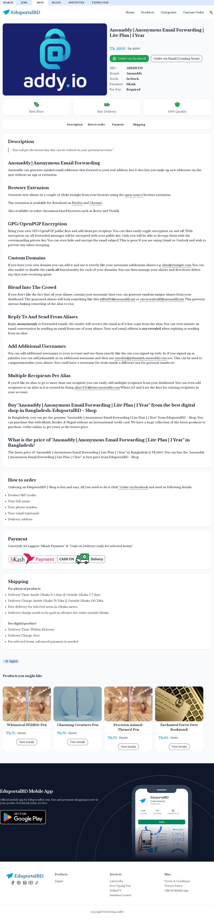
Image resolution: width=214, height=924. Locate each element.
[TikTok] (36, 882)
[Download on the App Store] (23, 817)
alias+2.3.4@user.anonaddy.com (97, 387)
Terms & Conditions (177, 881)
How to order (96, 124)
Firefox (77, 203)
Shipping (139, 124)
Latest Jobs (116, 881)
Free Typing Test (120, 885)
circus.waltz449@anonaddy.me (162, 299)
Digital (59, 881)
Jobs (24, 2)
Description (75, 124)
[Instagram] (18, 882)
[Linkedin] (24, 882)
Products (147, 12)
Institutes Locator (120, 895)
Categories (168, 12)
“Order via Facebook (133, 487)
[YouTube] (30, 882)
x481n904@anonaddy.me (117, 299)
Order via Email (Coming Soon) (176, 58)
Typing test (100, 2)
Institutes (76, 2)
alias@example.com (176, 265)
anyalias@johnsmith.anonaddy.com (141, 358)
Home (130, 12)
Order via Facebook (132, 58)
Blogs (56, 2)
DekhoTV (115, 890)
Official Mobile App (176, 890)
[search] (211, 12)
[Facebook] (12, 882)
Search (8, 2)
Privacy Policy (174, 885)
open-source (134, 195)
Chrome (95, 203)
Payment (118, 124)
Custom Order (193, 12)
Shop (40, 2)
